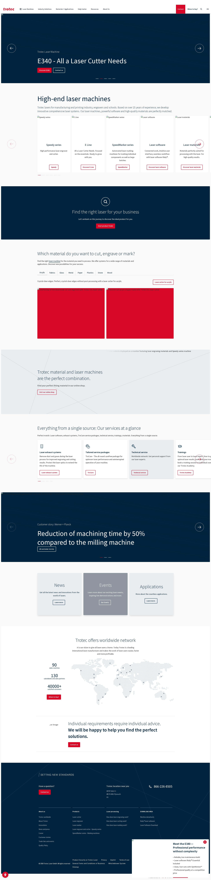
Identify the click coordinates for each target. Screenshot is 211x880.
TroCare (91, 473)
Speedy (53, 167)
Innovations (43, 825)
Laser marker (77, 825)
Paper (80, 272)
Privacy (104, 860)
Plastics (90, 272)
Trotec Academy (185, 473)
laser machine (54, 261)
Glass (62, 272)
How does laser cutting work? (116, 821)
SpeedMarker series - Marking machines (86, 833)
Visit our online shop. (47, 392)
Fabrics (52, 272)
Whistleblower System (117, 863)
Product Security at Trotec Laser (85, 860)
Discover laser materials (192, 167)
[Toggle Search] (201, 9)
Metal (70, 272)
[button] (5, 875)
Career (41, 833)
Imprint (113, 860)
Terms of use (124, 860)
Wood (109, 272)
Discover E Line (88, 167)
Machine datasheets (147, 817)
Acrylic (42, 272)
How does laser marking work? (116, 825)
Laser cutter (77, 817)
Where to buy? (192, 9)
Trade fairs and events (46, 841)
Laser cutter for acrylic (163, 282)
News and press (44, 829)
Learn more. (151, 601)
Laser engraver (78, 821)
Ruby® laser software (147, 821)
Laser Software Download (149, 825)
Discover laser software (157, 167)
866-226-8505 (163, 786)
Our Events (105, 602)
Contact (181, 9)
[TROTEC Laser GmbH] (8, 9)
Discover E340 (44, 70)
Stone (100, 272)
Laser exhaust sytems (49, 473)
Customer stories (45, 837)
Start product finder (105, 226)
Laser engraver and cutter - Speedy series (87, 829)
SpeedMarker (123, 167)
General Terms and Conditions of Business (89, 863)
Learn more (59, 602)
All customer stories (46, 549)
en (208, 9)
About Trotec (43, 821)
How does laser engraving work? (117, 817)
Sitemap (76, 867)
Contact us (59, 70)
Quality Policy (43, 845)
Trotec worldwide (45, 817)
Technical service (140, 473)
